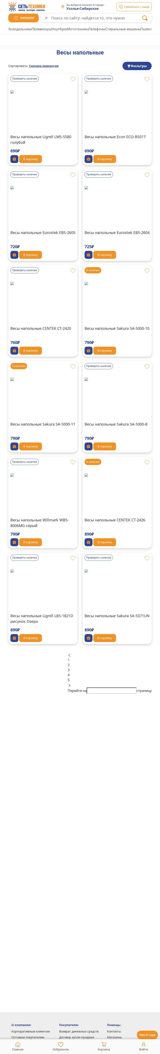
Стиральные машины (122, 29)
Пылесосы (148, 29)
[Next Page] (110, 685)
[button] (23, 18)
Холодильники (20, 29)
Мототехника (78, 29)
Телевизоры (42, 29)
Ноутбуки (59, 29)
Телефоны (97, 29)
